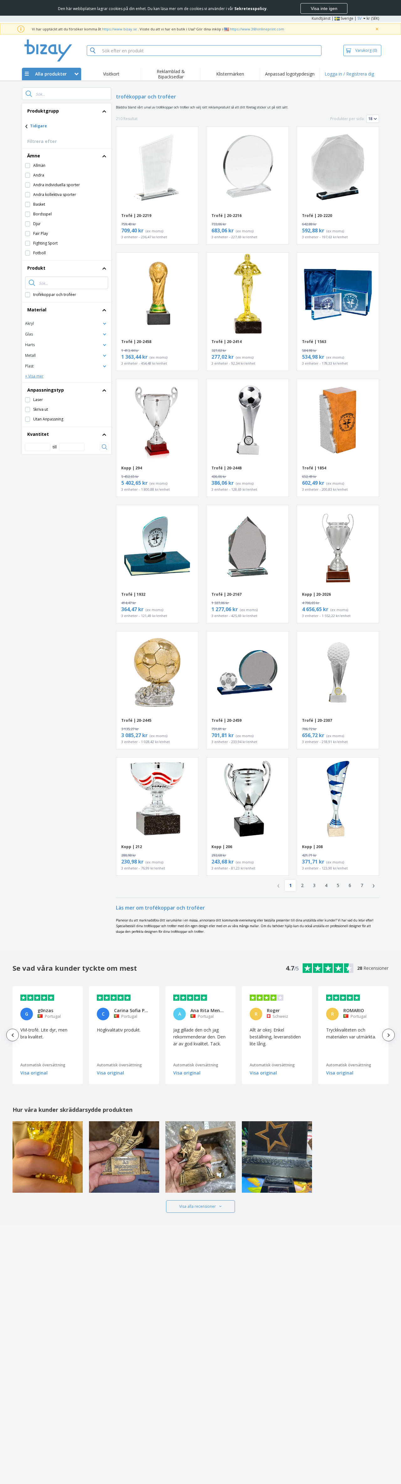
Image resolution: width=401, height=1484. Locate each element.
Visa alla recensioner (197, 1206)
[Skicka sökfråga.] (29, 94)
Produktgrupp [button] (43, 111)
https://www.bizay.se (119, 29)
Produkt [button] (36, 268)
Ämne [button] (33, 156)
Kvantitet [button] (38, 434)
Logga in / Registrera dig (349, 74)
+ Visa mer (34, 376)
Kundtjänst (321, 18)
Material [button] (36, 310)
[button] (66, 323)
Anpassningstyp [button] (45, 390)
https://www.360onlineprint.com (257, 29)
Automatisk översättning (42, 1065)
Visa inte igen (324, 8)
